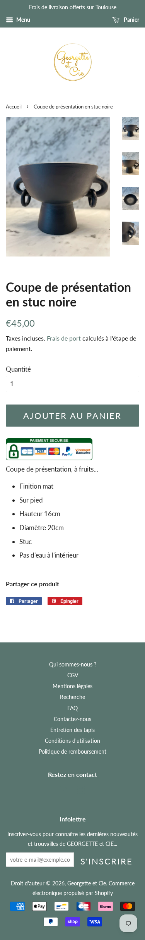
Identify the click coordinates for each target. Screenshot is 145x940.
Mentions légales (72, 686)
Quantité (18, 369)
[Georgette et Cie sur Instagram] (81, 791)
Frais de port (64, 338)
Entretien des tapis (72, 730)
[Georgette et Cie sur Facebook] (64, 791)
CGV (72, 675)
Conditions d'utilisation (72, 740)
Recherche (72, 697)
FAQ (72, 708)
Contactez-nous (72, 719)
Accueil (14, 106)
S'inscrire (106, 861)
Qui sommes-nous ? (72, 664)
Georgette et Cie (86, 883)
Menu (22, 19)
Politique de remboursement (72, 751)
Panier (131, 19)
